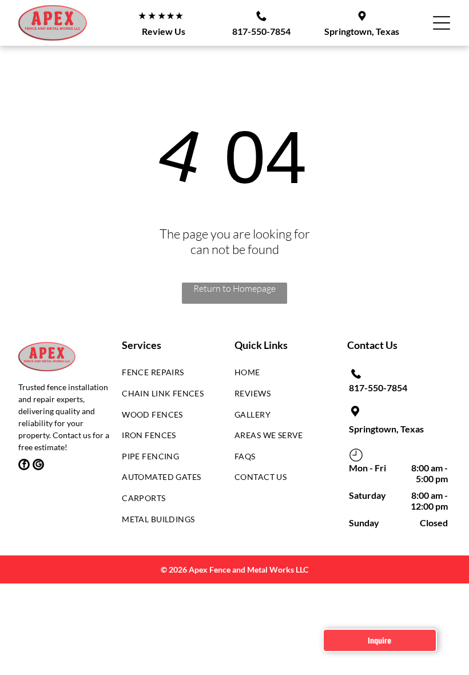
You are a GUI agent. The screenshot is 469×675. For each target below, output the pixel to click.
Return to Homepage (234, 288)
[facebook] (24, 466)
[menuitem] (169, 375)
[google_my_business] (38, 466)
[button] (441, 22)
